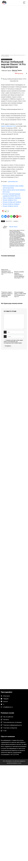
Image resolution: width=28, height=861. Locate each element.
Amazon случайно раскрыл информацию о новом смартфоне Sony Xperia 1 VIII (19, 274)
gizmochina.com (13, 181)
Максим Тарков (17, 70)
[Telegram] (2, 216)
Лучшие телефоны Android (10, 206)
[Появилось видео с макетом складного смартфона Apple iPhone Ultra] (7, 282)
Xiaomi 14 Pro (9, 221)
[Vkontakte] (5, 216)
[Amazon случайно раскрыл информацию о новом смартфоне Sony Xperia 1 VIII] (20, 260)
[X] (14, 216)
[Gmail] (20, 216)
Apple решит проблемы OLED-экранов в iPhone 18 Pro (7, 272)
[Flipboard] (17, 216)
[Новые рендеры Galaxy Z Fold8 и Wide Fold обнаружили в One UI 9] (20, 282)
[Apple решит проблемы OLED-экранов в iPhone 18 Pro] (7, 260)
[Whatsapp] (11, 216)
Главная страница (5, 55)
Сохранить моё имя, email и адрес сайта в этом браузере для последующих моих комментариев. (13, 342)
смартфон (15, 221)
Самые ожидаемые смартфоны (12, 198)
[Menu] (24, 3)
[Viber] (8, 216)
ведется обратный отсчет (8, 126)
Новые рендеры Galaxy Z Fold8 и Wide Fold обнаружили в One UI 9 (20, 294)
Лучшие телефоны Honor (10, 200)
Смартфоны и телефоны (7, 59)
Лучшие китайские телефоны (11, 204)
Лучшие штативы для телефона (12, 202)
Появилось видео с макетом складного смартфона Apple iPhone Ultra (6, 294)
